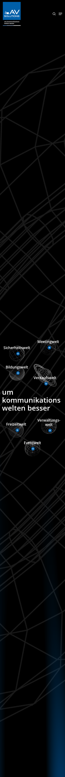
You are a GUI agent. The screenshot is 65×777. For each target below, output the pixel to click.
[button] (60, 13)
